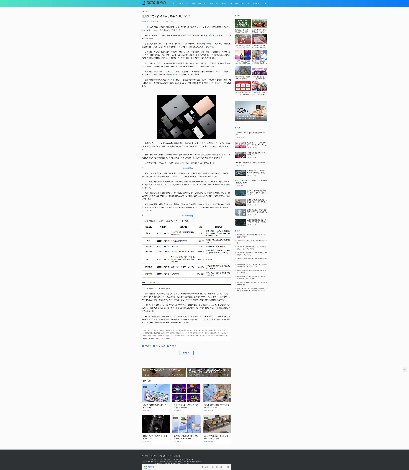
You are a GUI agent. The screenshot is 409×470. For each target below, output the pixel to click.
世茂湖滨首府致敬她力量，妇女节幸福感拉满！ (259, 43)
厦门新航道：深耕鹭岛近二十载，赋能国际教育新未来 (242, 90)
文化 (230, 3)
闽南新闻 (145, 21)
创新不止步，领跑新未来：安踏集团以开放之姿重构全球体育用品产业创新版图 (242, 59)
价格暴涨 (148, 346)
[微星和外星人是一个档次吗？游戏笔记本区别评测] (186, 393)
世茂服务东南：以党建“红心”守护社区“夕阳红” (242, 43)
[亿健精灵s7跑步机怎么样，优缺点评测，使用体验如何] (186, 424)
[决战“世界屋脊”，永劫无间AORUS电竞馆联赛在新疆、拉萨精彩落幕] (240, 169)
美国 (157, 176)
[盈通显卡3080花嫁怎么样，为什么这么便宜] (156, 393)
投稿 (169, 456)
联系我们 (154, 456)
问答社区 (256, 3)
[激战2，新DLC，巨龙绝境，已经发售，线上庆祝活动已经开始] (240, 198)
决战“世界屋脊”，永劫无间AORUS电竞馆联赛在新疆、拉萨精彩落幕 (257, 169)
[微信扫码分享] (215, 361)
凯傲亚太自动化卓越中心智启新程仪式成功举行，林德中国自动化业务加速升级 (259, 59)
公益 (242, 3)
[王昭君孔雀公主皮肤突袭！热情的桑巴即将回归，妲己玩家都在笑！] (240, 218)
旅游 (236, 3)
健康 (211, 3)
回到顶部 (190, 459)
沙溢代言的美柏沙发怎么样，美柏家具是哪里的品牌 (216, 437)
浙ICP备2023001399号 (180, 463)
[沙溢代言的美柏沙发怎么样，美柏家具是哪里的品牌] (217, 424)
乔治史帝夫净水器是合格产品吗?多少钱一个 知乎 (216, 406)
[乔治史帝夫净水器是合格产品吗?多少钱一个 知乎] (217, 393)
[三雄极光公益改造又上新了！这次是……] (240, 151)
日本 (172, 176)
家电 (223, 3)
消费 (199, 3)
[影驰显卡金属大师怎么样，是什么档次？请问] (156, 424)
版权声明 (177, 456)
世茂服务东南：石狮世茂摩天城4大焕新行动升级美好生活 (242, 74)
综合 (248, 3)
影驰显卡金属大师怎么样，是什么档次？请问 (155, 437)
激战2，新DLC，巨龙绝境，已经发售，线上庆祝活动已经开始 (257, 199)
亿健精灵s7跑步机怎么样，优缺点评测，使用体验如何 (186, 437)
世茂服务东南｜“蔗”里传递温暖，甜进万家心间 (259, 27)
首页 (174, 3)
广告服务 (163, 456)
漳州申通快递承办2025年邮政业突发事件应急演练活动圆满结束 (259, 74)
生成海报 (208, 361)
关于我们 (145, 456)
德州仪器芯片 (160, 346)
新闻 (180, 3)
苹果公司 (174, 75)
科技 (193, 3)
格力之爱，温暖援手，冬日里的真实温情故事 (250, 159)
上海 (146, 27)
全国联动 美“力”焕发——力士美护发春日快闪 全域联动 (259, 90)
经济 (187, 3)
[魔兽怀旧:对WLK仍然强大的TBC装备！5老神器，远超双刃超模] (240, 189)
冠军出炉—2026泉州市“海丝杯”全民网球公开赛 (242, 27)
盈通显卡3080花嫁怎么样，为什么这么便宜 (155, 406)
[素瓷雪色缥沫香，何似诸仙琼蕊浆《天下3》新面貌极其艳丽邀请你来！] (240, 208)
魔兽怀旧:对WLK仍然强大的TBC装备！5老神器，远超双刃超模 (256, 189)
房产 (205, 3)
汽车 (217, 3)
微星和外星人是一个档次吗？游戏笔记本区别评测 (186, 406)
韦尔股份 (209, 44)
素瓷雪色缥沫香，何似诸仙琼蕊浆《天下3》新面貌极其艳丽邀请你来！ (256, 208)
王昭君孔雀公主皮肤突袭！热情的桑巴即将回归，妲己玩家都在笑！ (256, 219)
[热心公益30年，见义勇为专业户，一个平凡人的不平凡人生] (240, 141)
